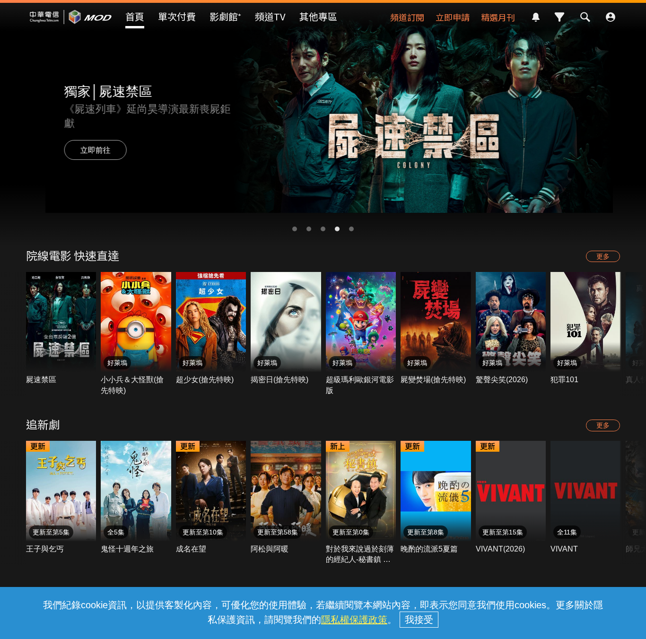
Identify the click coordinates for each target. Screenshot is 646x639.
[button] (294, 229)
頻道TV (270, 16)
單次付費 (177, 16)
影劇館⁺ (225, 16)
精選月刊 (498, 17)
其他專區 (318, 16)
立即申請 (453, 17)
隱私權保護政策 (354, 619)
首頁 (134, 16)
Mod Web (71, 24)
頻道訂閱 (407, 17)
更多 (603, 256)
